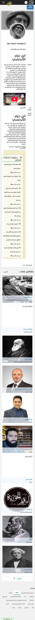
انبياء (13, 607)
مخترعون (4, 596)
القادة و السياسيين (15, 596)
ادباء (25, 596)
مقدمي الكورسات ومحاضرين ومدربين (16, 600)
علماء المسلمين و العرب (18, 604)
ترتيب (5, 272)
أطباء (7, 604)
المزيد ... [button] (18, 578)
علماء (23, 265)
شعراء (19, 607)
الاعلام (10, 593)
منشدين (26, 607)
